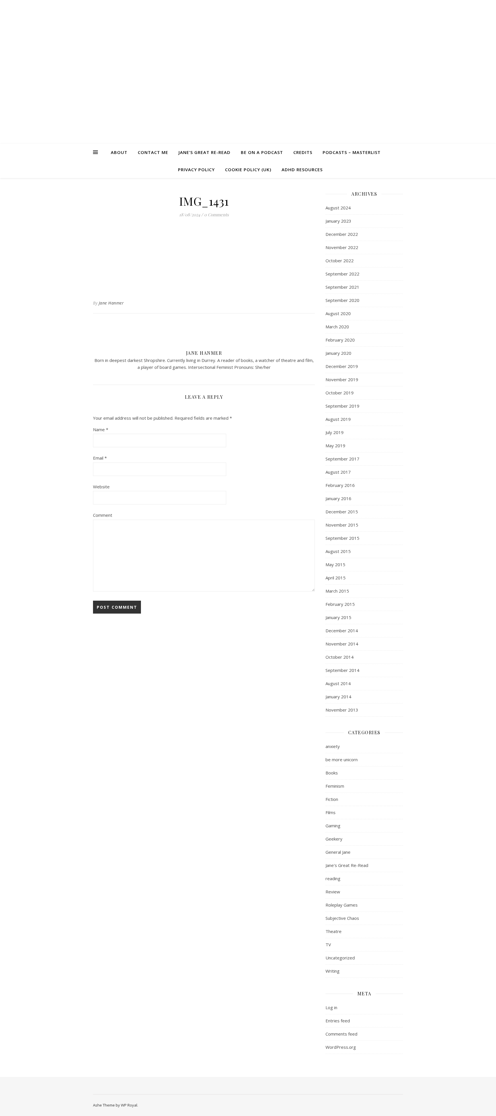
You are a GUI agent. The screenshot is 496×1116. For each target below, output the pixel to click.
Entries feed (338, 1021)
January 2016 (338, 498)
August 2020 (338, 313)
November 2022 (342, 247)
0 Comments (216, 214)
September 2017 (342, 459)
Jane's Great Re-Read (347, 865)
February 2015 (340, 604)
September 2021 (342, 287)
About (119, 152)
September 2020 (342, 300)
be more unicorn (342, 759)
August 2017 (338, 472)
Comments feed (341, 1034)
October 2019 (340, 393)
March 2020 (337, 326)
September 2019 (342, 406)
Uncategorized (340, 958)
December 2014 (342, 630)
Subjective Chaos (342, 918)
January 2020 (338, 353)
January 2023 (338, 221)
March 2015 (337, 591)
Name (100, 429)
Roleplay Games (342, 905)
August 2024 (338, 208)
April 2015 (336, 578)
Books (332, 773)
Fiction (332, 799)
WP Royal (129, 1105)
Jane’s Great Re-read (204, 152)
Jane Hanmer (111, 303)
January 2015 (338, 617)
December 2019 (342, 366)
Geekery (334, 839)
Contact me (153, 152)
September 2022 (342, 274)
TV (328, 944)
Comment (102, 515)
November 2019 (342, 379)
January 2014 (338, 696)
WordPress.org (341, 1047)
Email (100, 458)
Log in (331, 1007)
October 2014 (340, 657)
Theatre (334, 931)
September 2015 (342, 538)
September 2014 (342, 670)
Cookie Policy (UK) (248, 169)
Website (101, 486)
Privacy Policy (196, 169)
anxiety (333, 746)
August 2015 (338, 551)
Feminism (335, 786)
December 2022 (342, 234)
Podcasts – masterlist (352, 152)
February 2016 (340, 485)
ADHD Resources (302, 169)
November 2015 (342, 525)
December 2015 (342, 511)
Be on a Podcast (262, 152)
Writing (333, 971)
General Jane (338, 852)
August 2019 (338, 419)
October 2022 (340, 260)
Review (333, 892)
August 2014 (338, 683)
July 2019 (335, 432)
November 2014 (342, 644)
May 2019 (335, 445)
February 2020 (340, 340)
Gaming (333, 825)
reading (333, 878)
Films (331, 812)
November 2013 (342, 710)
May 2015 (335, 564)
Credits (302, 152)
